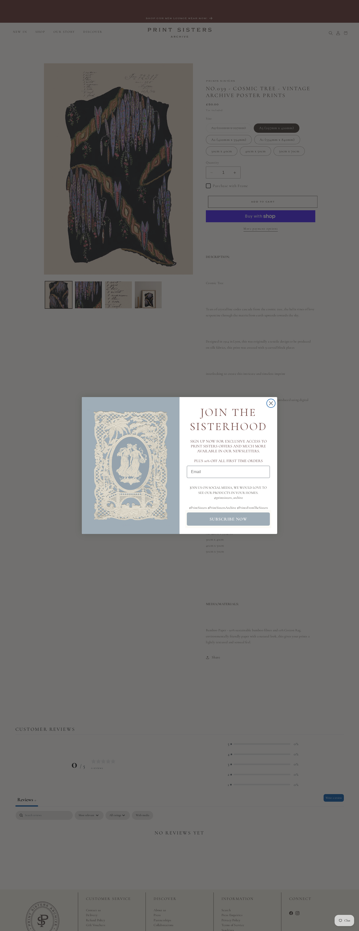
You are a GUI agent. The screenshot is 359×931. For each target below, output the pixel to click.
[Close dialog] (271, 403)
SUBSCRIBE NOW (228, 519)
